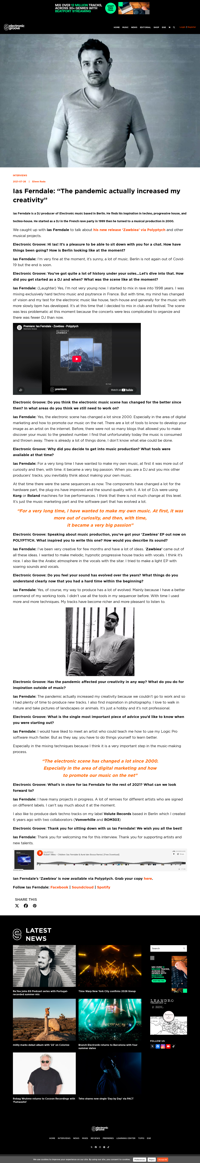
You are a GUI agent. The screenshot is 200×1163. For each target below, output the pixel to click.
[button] (174, 27)
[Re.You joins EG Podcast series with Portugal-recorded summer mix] (44, 966)
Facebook (58, 887)
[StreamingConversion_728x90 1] (100, 13)
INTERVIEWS (20, 175)
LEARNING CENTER (125, 1138)
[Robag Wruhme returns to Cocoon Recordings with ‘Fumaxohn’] (44, 1073)
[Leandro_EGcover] (168, 1034)
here (148, 878)
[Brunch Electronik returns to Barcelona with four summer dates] (110, 1020)
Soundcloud (83, 887)
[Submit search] (184, 948)
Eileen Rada (38, 181)
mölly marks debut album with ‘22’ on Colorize (41, 1044)
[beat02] (168, 992)
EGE (149, 1138)
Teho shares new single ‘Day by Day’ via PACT (106, 1098)
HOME (52, 1138)
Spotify (103, 887)
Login (182, 27)
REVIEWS (95, 1138)
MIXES (85, 1138)
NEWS (76, 1138)
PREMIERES (108, 1138)
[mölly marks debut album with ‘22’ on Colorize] (44, 1020)
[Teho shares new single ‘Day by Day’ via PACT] (110, 1073)
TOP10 (141, 1138)
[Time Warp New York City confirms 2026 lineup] (110, 966)
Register (191, 27)
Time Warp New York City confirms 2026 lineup (107, 991)
